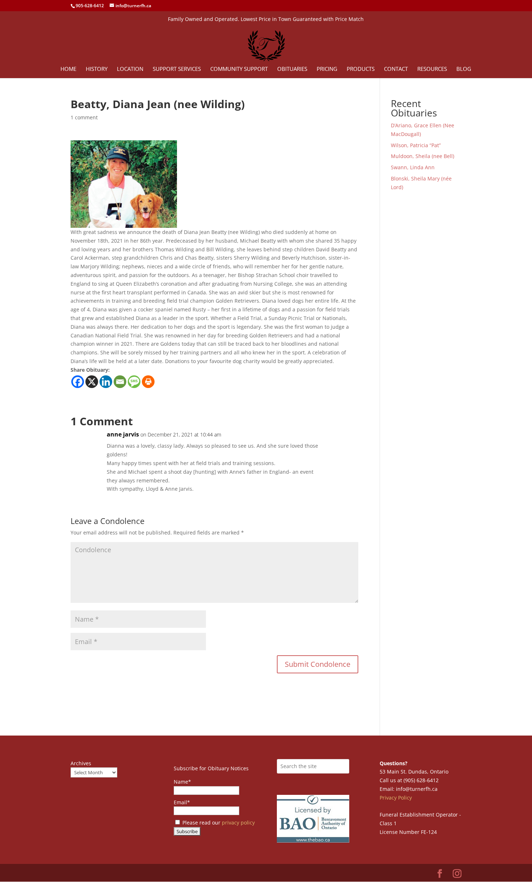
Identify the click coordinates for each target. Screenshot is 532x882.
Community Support (239, 69)
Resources (432, 69)
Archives (81, 763)
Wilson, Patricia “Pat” (416, 145)
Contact (396, 69)
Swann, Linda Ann (413, 167)
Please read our (218, 822)
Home (68, 69)
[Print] (148, 381)
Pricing (327, 69)
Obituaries (292, 69)
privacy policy (238, 822)
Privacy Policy (396, 797)
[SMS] (134, 381)
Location (130, 69)
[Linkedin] (106, 381)
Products (361, 69)
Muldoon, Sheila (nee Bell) (422, 156)
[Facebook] (77, 381)
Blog (463, 69)
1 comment (84, 117)
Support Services (177, 69)
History (96, 69)
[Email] (120, 381)
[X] (91, 381)
